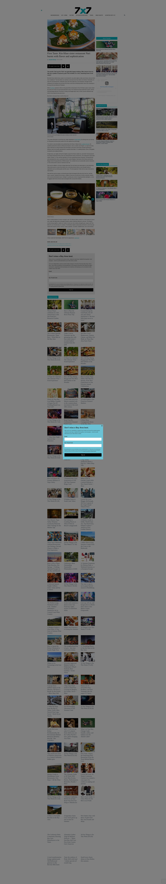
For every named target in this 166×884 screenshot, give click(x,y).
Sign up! (83, 455)
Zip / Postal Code (68, 442)
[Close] (102, 426)
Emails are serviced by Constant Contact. (89, 451)
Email (65, 436)
